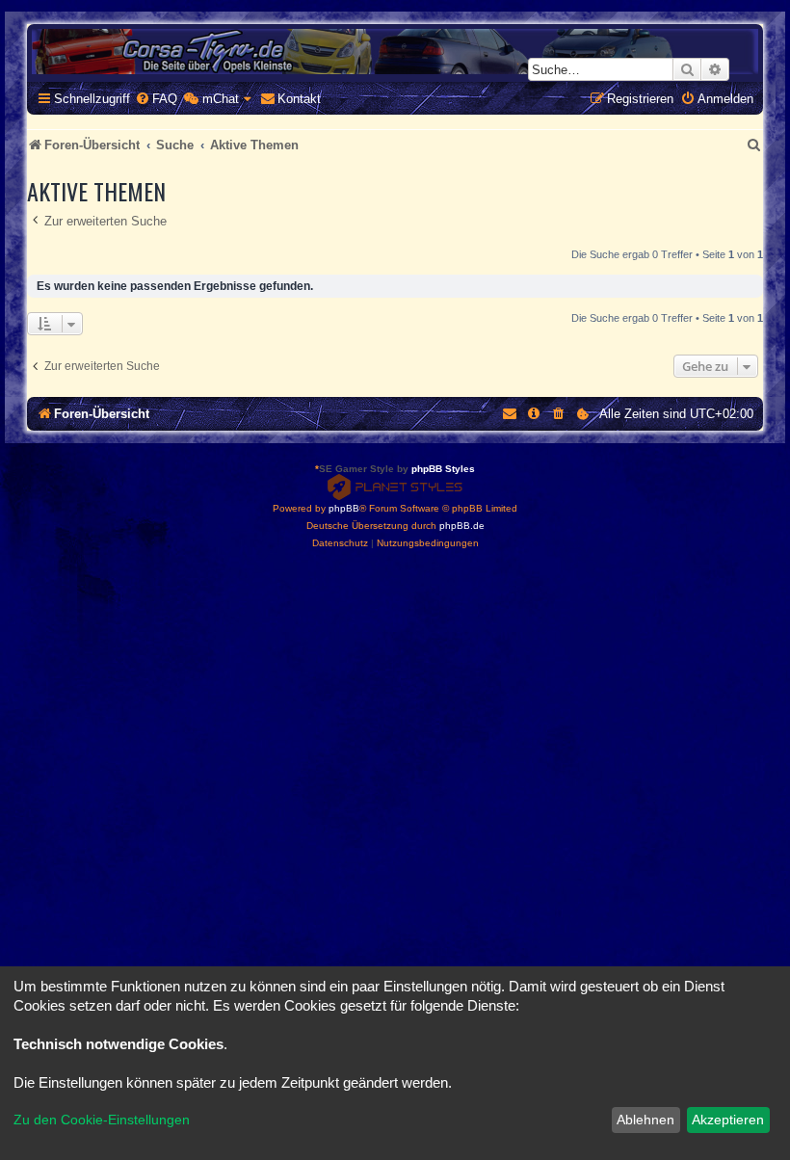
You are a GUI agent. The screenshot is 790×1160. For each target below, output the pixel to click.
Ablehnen (645, 1119)
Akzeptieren (728, 1119)
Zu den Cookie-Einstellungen (101, 1119)
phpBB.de (462, 525)
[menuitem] (156, 99)
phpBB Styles (443, 468)
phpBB (344, 508)
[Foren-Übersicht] (395, 51)
